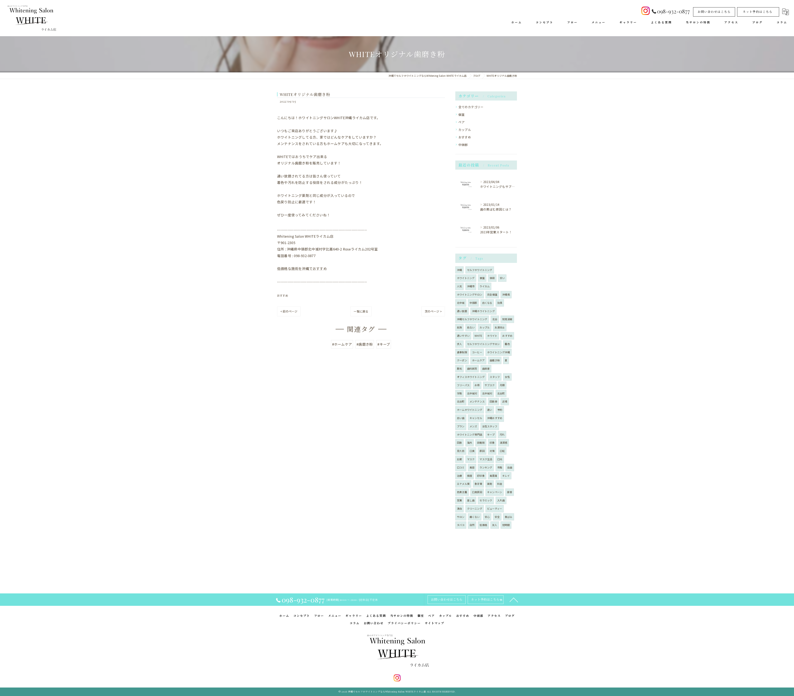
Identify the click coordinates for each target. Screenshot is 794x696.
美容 (472, 467)
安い (502, 278)
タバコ (461, 525)
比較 (459, 459)
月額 (502, 385)
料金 (499, 483)
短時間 (506, 525)
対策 (492, 451)
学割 (459, 393)
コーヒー (477, 352)
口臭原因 (477, 492)
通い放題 (462, 311)
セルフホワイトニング (479, 270)
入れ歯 (501, 500)
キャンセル (476, 418)
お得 (477, 385)
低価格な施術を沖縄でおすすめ (302, 268)
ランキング (486, 467)
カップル (464, 129)
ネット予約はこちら (757, 12)
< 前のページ (288, 311)
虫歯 (509, 467)
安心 (487, 517)
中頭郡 (463, 145)
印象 (492, 442)
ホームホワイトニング (469, 409)
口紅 (502, 451)
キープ (491, 434)
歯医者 (486, 368)
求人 (459, 344)
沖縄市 (471, 286)
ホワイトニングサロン (469, 294)
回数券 (493, 401)
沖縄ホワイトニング (483, 311)
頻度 (469, 475)
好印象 (481, 475)
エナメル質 (463, 483)
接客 (509, 492)
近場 (504, 401)
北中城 (461, 302)
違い (489, 409)
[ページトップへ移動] (514, 599)
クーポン (462, 360)
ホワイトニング (466, 278)
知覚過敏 (507, 319)
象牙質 (478, 483)
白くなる (487, 302)
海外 (469, 442)
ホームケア (478, 360)
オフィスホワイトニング (471, 377)
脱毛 (459, 368)
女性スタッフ (489, 426)
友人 (494, 525)
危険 (459, 327)
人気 (459, 286)
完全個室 (492, 294)
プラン (461, 426)
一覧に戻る (361, 311)
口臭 (472, 451)
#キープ (383, 344)
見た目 (461, 451)
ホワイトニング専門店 (469, 434)
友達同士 (500, 327)
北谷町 (501, 393)
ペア (461, 122)
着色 (507, 344)
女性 (507, 377)
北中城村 (472, 393)
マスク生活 (486, 459)
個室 (461, 114)
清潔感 (503, 442)
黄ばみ (508, 517)
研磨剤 (481, 442)
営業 (459, 500)
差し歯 (471, 500)
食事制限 (462, 352)
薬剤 (489, 483)
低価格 (483, 525)
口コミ (461, 467)
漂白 (459, 508)
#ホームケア (342, 344)
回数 (459, 442)
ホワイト (492, 335)
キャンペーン (494, 492)
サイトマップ (434, 623)
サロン (461, 517)
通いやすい (463, 335)
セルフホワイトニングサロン (483, 344)
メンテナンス (477, 401)
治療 (459, 475)
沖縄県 (506, 294)
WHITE (478, 335)
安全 (497, 517)
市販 (499, 467)
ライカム (485, 286)
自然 (472, 525)
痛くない (475, 517)
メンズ (473, 426)
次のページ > (433, 311)
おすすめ (282, 295)
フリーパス (463, 385)
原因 (482, 451)
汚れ (502, 434)
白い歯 (461, 418)
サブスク (490, 385)
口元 (499, 459)
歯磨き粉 (495, 360)
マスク (471, 459)
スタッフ (495, 377)
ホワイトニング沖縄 (498, 352)
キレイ (506, 475)
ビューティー (494, 508)
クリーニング (474, 508)
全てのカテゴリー (471, 107)
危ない (471, 327)
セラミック (486, 500)
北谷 (494, 319)
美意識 (493, 475)
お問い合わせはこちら (714, 12)
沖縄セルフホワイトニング (472, 319)
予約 (499, 409)
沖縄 (459, 270)
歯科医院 (472, 368)
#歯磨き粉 (364, 344)
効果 (499, 302)
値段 (492, 278)
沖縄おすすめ (494, 418)
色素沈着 (462, 492)
